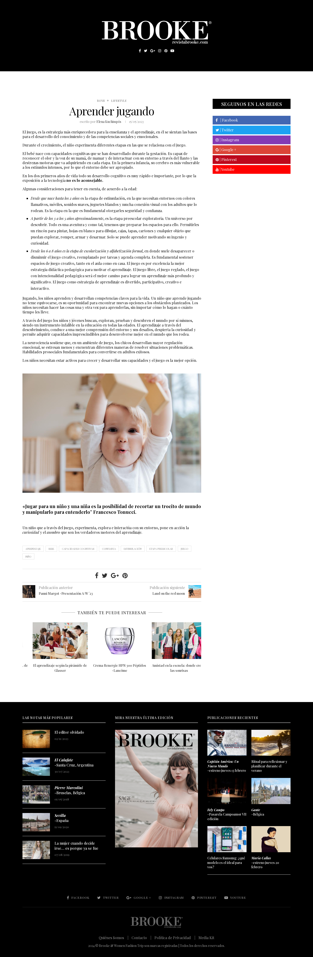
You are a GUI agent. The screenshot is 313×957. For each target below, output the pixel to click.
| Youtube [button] (226, 169)
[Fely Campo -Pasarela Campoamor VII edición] (226, 791)
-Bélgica (257, 812)
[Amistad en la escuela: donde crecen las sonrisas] (171, 640)
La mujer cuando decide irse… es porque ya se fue (76, 846)
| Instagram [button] (229, 139)
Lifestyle (56, 78)
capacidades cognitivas (78, 548)
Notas (115, 78)
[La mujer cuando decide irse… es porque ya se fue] (36, 850)
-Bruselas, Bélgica (70, 790)
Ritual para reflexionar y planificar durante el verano (269, 766)
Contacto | (141, 937)
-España (62, 818)
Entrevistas (87, 78)
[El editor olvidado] (36, 739)
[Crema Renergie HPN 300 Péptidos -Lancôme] (112, 640)
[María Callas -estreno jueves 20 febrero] (270, 839)
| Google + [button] (227, 149)
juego (184, 548)
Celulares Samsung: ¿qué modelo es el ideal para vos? (226, 862)
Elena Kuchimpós (108, 121)
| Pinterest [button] (228, 159)
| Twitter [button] (226, 129)
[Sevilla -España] (36, 822)
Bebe (51, 548)
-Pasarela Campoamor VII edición (226, 814)
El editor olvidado (69, 732)
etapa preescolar (161, 548)
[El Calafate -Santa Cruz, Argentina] (36, 767)
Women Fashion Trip (199, 78)
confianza (109, 548)
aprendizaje (33, 548)
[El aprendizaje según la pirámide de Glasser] (52, 640)
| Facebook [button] (228, 120)
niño (28, 556)
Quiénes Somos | (113, 937)
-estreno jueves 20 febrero (265, 862)
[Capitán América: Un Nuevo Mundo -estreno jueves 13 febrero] (226, 743)
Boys (101, 100)
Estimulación (133, 548)
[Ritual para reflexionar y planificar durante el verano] (270, 743)
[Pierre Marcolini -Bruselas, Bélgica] (36, 794)
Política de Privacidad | (174, 937)
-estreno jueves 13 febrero (226, 766)
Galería (137, 78)
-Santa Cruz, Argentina (74, 762)
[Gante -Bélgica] (270, 791)
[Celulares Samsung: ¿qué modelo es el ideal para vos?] (226, 839)
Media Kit (206, 937)
